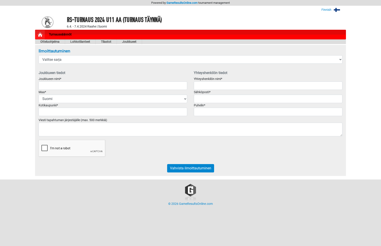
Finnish (326, 10)
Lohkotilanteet (80, 42)
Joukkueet (129, 42)
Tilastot (106, 42)
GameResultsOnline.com (182, 2)
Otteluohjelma (50, 42)
